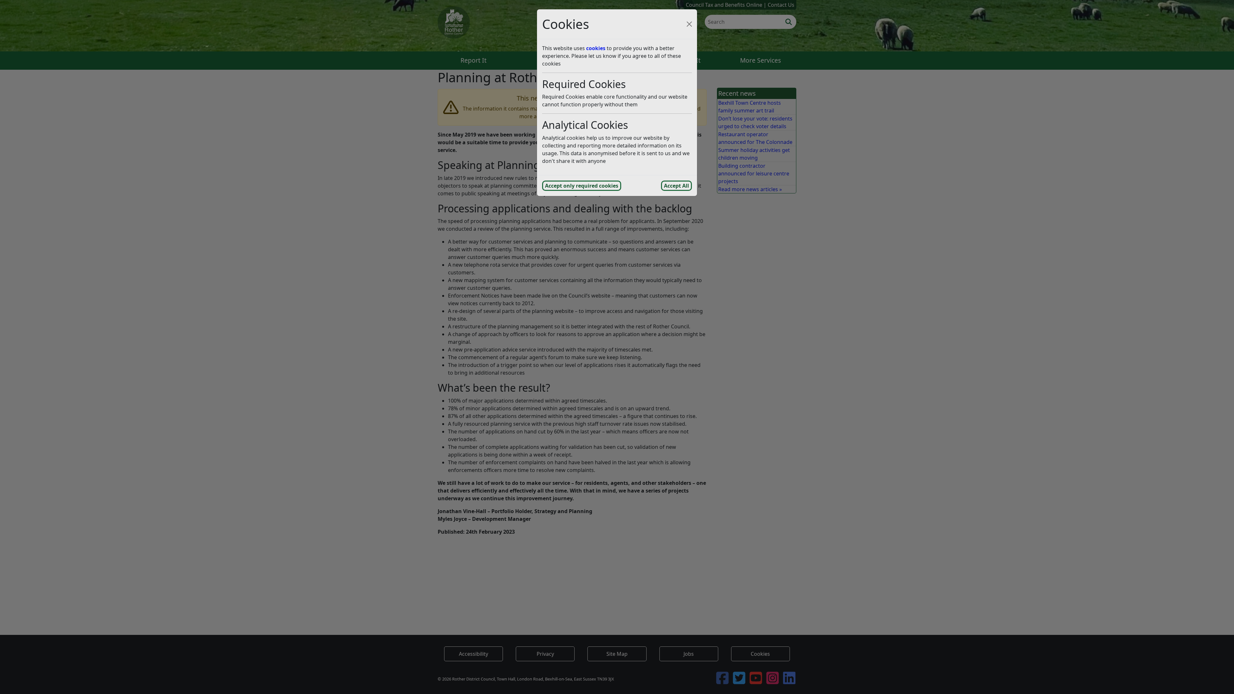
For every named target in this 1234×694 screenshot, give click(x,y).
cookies (595, 48)
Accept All (676, 185)
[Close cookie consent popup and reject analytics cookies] (689, 24)
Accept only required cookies (581, 185)
